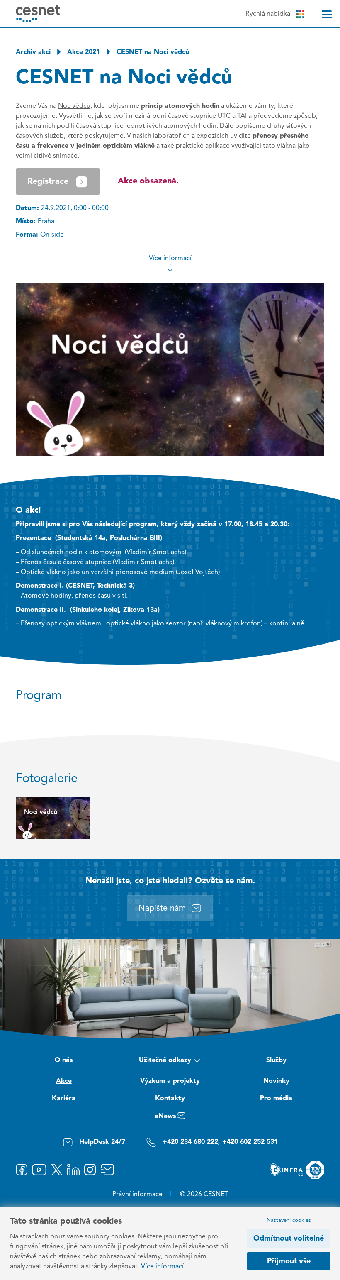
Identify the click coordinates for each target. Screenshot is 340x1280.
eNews (165, 1116)
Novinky (276, 1081)
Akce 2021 (83, 52)
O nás (64, 1060)
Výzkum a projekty (170, 1081)
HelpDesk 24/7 (102, 1142)
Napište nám (162, 908)
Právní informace (137, 1194)
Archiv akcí (33, 52)
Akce (64, 1081)
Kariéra (63, 1098)
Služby (276, 1060)
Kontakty (170, 1098)
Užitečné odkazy (165, 1060)
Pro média (276, 1098)
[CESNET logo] (38, 13)
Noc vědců (74, 106)
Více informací (170, 258)
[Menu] (327, 14)
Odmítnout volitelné (288, 1238)
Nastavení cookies (289, 1220)
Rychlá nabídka (267, 14)
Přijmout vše (289, 1261)
